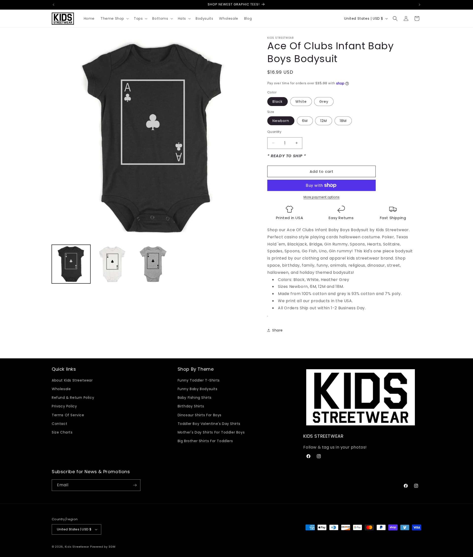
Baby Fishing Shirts (195, 397)
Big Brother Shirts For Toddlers (205, 440)
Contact (59, 423)
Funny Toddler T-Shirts (199, 380)
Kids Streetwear (77, 547)
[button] (114, 18)
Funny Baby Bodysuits (198, 388)
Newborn (280, 120)
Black (277, 101)
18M (343, 120)
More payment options (322, 197)
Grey (323, 101)
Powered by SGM (103, 547)
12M (323, 120)
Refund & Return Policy (73, 397)
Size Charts (62, 432)
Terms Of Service (68, 415)
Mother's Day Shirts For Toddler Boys (211, 432)
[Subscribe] (134, 485)
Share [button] (277, 330)
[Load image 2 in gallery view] (112, 264)
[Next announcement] (419, 4)
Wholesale (61, 388)
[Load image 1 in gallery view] (71, 264)
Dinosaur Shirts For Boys (199, 415)
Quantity (274, 131)
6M (305, 120)
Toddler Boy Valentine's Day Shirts (209, 423)
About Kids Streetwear (72, 380)
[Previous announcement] (53, 4)
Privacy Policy (64, 406)
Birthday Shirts (191, 406)
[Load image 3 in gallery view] (153, 264)
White (301, 101)
